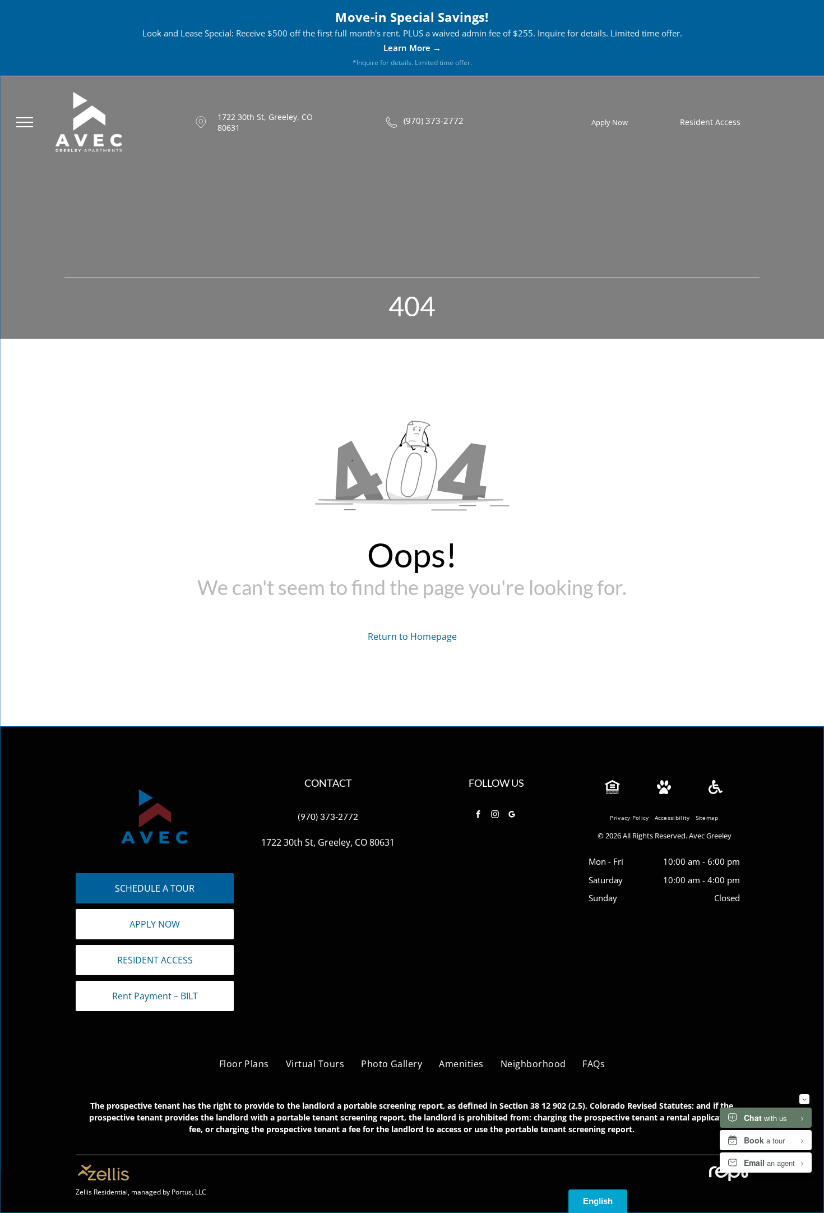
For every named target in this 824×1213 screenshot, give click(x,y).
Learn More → (412, 47)
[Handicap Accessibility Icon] (715, 791)
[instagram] (495, 815)
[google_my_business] (512, 815)
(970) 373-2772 (434, 120)
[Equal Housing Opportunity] (612, 791)
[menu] (24, 122)
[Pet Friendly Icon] (664, 791)
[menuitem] (629, 818)
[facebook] (478, 815)
